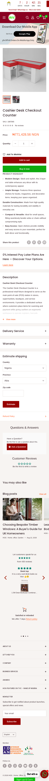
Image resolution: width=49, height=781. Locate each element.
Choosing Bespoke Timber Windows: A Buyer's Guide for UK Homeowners (22, 529)
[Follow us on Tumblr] (36, 766)
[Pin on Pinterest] (34, 242)
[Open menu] (4, 17)
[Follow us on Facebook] (5, 766)
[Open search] (27, 17)
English (7, 734)
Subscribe (11, 721)
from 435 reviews (24, 561)
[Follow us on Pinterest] (20, 766)
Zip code (6, 387)
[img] (24, 558)
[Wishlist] (38, 18)
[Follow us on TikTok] (30, 766)
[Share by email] (44, 242)
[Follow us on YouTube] (25, 766)
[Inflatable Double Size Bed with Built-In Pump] (26, 588)
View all (42, 494)
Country (6, 362)
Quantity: (7, 143)
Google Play (24, 34)
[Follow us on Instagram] (15, 766)
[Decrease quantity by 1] (15, 143)
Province (7, 375)
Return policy (22, 619)
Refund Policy (9, 416)
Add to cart (24, 160)
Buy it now (24, 169)
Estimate (11, 404)
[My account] (32, 17)
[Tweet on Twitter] (39, 242)
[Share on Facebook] (29, 242)
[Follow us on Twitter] (10, 766)
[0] (44, 17)
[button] (6, 578)
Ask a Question (18, 447)
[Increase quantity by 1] (32, 143)
